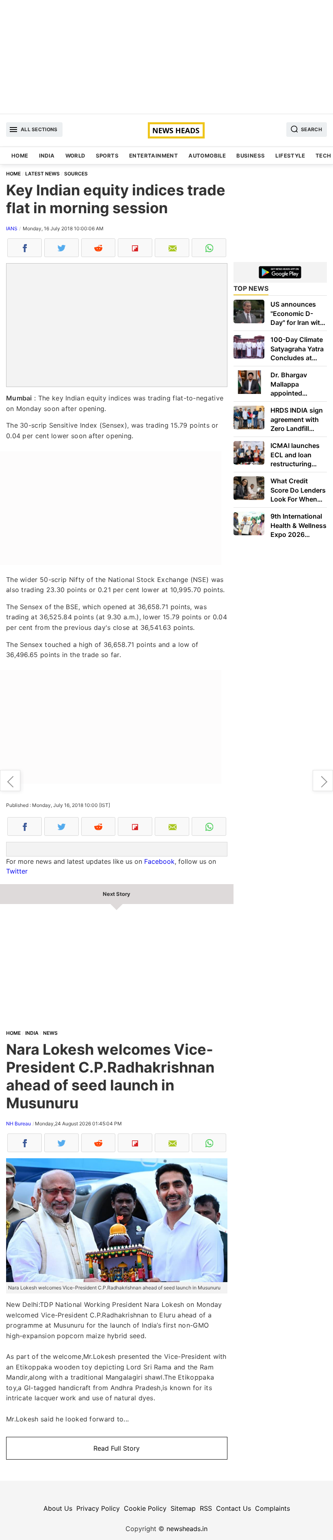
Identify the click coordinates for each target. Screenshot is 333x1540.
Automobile (207, 155)
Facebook (159, 861)
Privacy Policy (98, 1508)
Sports (107, 155)
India (47, 155)
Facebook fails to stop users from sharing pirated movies (323, 780)
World (75, 155)
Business (250, 155)
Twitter (17, 871)
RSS (206, 1508)
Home (19, 155)
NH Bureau (18, 1123)
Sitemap (183, 1508)
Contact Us (233, 1508)
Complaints (272, 1508)
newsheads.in (187, 1529)
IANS (11, 228)
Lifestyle (290, 155)
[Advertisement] (166, 57)
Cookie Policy (145, 1508)
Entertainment (153, 155)
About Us (57, 1508)
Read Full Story (116, 1448)
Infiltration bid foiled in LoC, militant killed (10, 780)
